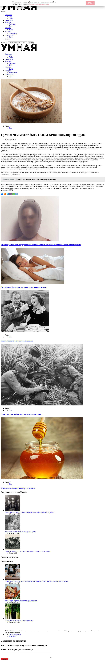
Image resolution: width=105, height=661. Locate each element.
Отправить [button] (4, 659)
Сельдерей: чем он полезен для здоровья (19, 620)
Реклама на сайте (15, 634)
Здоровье (8, 22)
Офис (11, 18)
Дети (11, 37)
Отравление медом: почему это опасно (18, 488)
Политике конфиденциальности (39, 4)
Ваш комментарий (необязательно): (17, 649)
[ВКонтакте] (2, 194)
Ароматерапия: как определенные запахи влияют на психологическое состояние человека (41, 245)
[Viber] (10, 194)
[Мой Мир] (8, 194)
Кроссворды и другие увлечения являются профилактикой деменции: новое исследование (36, 581)
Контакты (12, 636)
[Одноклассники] (5, 194)
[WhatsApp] (13, 194)
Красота (8, 28)
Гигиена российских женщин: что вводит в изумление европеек (27, 551)
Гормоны (12, 24)
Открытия (8, 15)
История (8, 31)
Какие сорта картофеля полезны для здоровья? (21, 601)
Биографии (13, 33)
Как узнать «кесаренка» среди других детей (20, 532)
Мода (11, 29)
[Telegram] (16, 194)
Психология (9, 35)
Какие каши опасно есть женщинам (17, 341)
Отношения (9, 20)
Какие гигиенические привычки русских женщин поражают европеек (29, 512)
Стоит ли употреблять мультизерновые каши (21, 414)
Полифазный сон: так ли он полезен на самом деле (23, 287)
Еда (10, 17)
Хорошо (90, 3)
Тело (10, 26)
